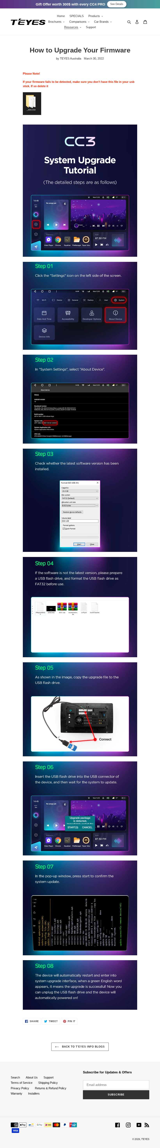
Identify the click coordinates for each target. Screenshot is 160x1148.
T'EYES (145, 1139)
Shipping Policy (48, 1082)
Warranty (16, 1093)
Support (48, 1077)
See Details (116, 4)
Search (15, 1077)
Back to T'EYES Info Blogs (83, 1046)
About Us (32, 1077)
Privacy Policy (20, 1088)
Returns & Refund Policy (50, 1088)
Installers (34, 1093)
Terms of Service (21, 1082)
